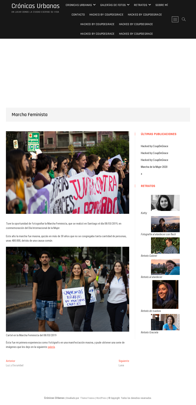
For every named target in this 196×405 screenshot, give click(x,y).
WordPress (101, 398)
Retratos (140, 5)
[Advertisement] (98, 67)
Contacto (78, 15)
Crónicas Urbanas (35, 6)
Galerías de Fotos (113, 5)
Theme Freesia (87, 398)
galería (51, 347)
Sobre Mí (161, 5)
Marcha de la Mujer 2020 (154, 167)
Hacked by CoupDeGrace (106, 15)
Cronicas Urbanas (79, 5)
